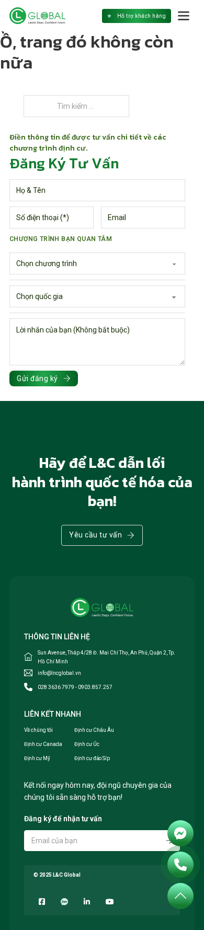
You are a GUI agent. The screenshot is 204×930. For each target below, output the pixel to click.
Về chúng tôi (38, 730)
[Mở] (184, 15)
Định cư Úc (86, 744)
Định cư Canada (43, 744)
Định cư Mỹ (37, 758)
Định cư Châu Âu (94, 730)
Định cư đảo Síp (92, 758)
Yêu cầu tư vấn (95, 535)
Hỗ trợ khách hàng (141, 16)
